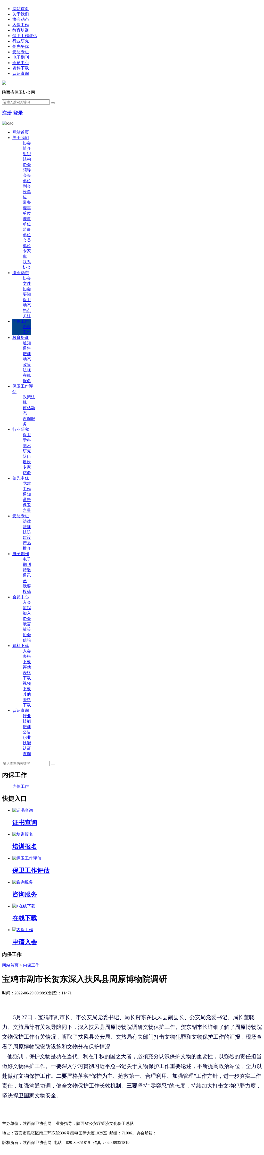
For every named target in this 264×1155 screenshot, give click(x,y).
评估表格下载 (27, 672)
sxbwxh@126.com (172, 1133)
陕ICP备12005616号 (149, 1142)
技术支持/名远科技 (19, 1148)
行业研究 (20, 41)
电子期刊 (20, 57)
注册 (7, 113)
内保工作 (20, 25)
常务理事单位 (27, 207)
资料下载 (20, 68)
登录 (18, 113)
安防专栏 (20, 52)
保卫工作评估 (24, 35)
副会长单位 (27, 191)
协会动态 (20, 19)
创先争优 (20, 46)
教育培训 (20, 30)
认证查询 (20, 73)
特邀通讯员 (27, 575)
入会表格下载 (27, 656)
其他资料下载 (27, 699)
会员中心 (20, 62)
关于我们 (20, 14)
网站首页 (20, 8)
